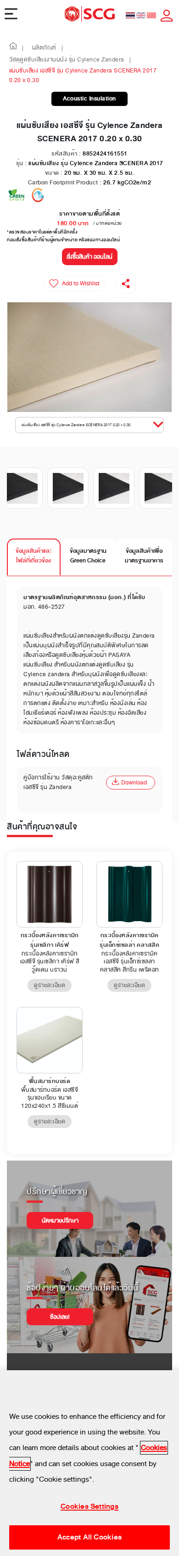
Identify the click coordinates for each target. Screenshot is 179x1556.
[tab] (34, 557)
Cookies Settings (89, 1506)
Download (134, 782)
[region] (89, 1463)
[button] (13, 48)
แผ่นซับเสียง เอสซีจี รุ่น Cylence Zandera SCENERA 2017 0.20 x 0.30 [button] (76, 425)
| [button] (23, 48)
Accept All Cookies (89, 1537)
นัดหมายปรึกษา (60, 1220)
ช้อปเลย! (60, 1317)
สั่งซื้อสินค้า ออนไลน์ (89, 256)
